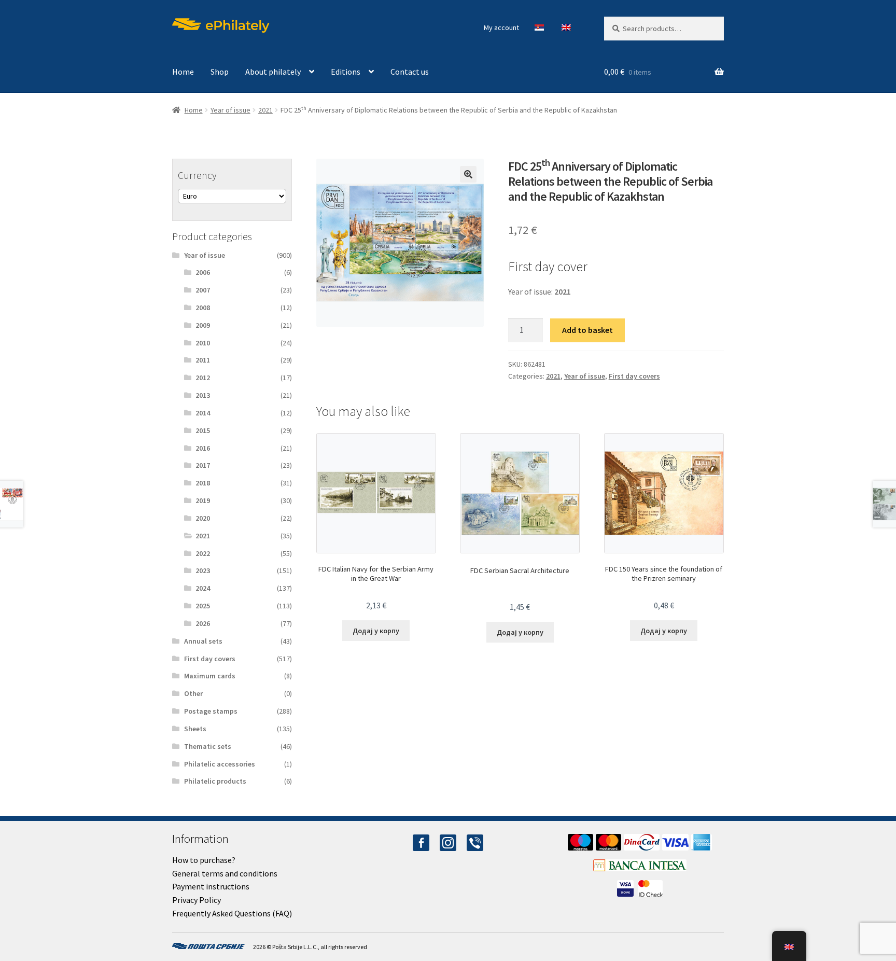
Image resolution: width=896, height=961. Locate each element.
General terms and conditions (224, 873)
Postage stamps (210, 711)
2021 (265, 110)
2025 (202, 605)
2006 (202, 272)
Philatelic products (215, 781)
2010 (202, 342)
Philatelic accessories (219, 764)
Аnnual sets (203, 641)
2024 (202, 588)
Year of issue (230, 110)
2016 (202, 448)
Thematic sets (207, 746)
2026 (202, 623)
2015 (202, 430)
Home (183, 71)
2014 (202, 412)
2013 (202, 395)
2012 (202, 377)
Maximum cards (209, 675)
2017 (202, 465)
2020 (202, 518)
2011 (202, 360)
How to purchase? (203, 860)
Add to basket (587, 330)
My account (501, 27)
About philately (273, 71)
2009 (202, 325)
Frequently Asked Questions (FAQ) (232, 913)
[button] (468, 174)
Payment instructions (210, 886)
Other (193, 693)
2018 (202, 483)
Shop (220, 71)
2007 (202, 290)
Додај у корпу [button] (376, 630)
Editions (345, 71)
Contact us (409, 71)
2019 (202, 500)
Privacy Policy (196, 900)
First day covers (634, 376)
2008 (202, 307)
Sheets (195, 728)
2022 (202, 553)
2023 (202, 570)
